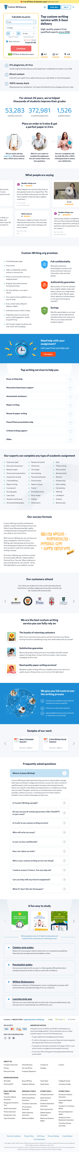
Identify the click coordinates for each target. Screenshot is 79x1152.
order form (8, 156)
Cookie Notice (67, 1136)
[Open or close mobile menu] (73, 7)
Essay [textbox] (9, 22)
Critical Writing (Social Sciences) (57, 740)
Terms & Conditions (14, 1136)
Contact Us (44, 1065)
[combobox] (21, 22)
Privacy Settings (53, 1136)
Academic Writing (28, 1084)
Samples (43, 1068)
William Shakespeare (23, 981)
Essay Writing (27, 1081)
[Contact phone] (45, 7)
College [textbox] (10, 28)
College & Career (64, 1081)
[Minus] (8, 33)
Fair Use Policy (27, 1068)
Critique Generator (47, 1094)
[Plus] (18, 33)
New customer (14, 41)
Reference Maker (28, 1118)
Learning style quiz (22, 999)
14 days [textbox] (25, 33)
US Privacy (41, 1136)
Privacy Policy (29, 1136)
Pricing (6, 1068)
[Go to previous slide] (5, 601)
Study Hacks (44, 1084)
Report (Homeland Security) (26, 740)
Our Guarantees (39, 1139)
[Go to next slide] (73, 601)
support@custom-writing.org (33, 1019)
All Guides (7, 1081)
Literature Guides (65, 1084)
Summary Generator (29, 1094)
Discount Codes (9, 1071)
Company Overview (11, 1065)
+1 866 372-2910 (17, 1019)
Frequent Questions (29, 1071)
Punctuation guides (22, 964)
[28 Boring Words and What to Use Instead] (59, 920)
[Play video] (62, 190)
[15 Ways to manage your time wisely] (20, 920)
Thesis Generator (10, 1112)
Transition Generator (29, 1103)
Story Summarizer (46, 1109)
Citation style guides (23, 947)
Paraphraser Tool (10, 1115)
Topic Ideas (44, 1081)
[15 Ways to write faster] (39, 920)
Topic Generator (9, 1118)
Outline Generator (10, 1108)
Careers (61, 1065)
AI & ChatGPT (8, 1084)
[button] (54, 7)
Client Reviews (27, 1065)
